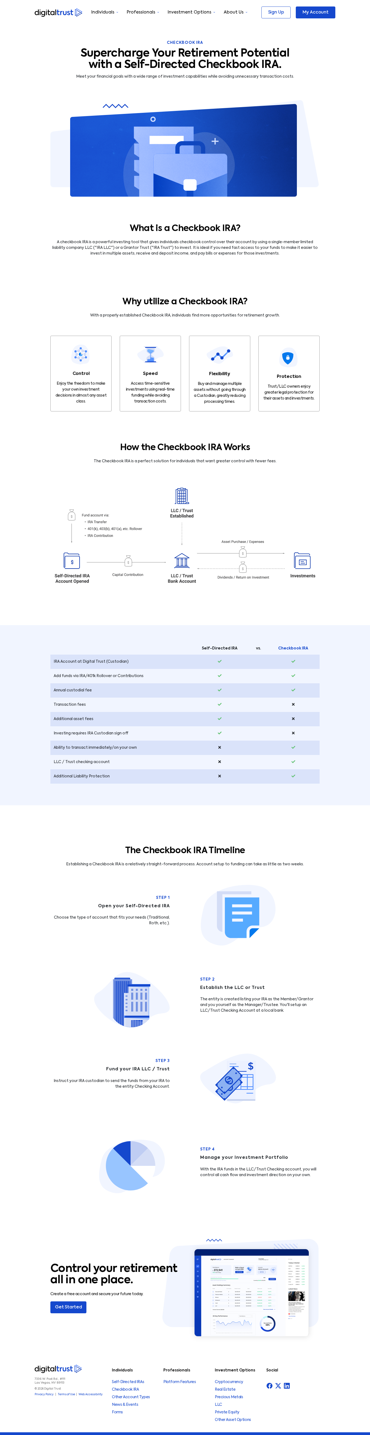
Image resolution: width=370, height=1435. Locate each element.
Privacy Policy (44, 1394)
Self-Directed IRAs (128, 1382)
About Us (234, 12)
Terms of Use (66, 1394)
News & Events (125, 1405)
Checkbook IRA (125, 1389)
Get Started (68, 1307)
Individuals (102, 12)
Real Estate (225, 1389)
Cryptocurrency (229, 1382)
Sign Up (276, 12)
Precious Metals (229, 1397)
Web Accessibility (91, 1394)
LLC (218, 1405)
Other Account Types (131, 1397)
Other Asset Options (233, 1420)
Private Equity (227, 1412)
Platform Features (179, 1382)
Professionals (141, 12)
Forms (117, 1412)
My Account (316, 12)
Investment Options (189, 12)
